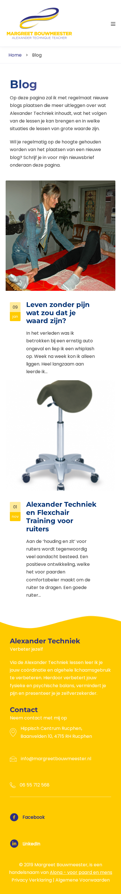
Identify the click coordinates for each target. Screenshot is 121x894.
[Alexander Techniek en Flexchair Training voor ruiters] (60, 491)
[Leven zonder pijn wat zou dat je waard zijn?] (60, 280)
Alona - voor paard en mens (81, 872)
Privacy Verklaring (32, 880)
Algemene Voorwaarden (82, 880)
